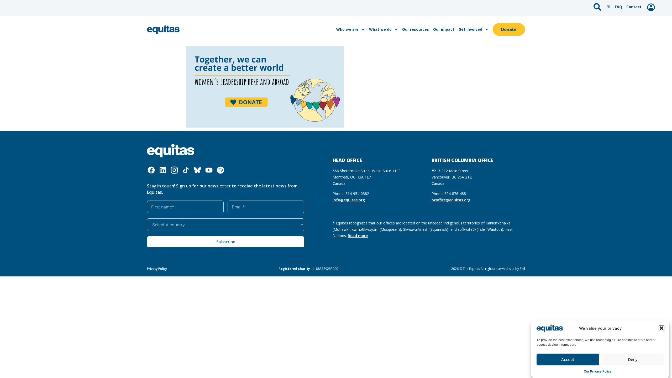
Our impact (443, 29)
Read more (358, 235)
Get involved (470, 29)
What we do (380, 29)
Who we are (347, 29)
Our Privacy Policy (598, 371)
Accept (567, 359)
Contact (634, 6)
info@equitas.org (349, 199)
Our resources (415, 29)
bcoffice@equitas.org (451, 199)
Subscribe (225, 242)
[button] (661, 328)
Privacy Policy (157, 268)
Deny (633, 359)
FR (608, 6)
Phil (522, 268)
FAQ (618, 6)
